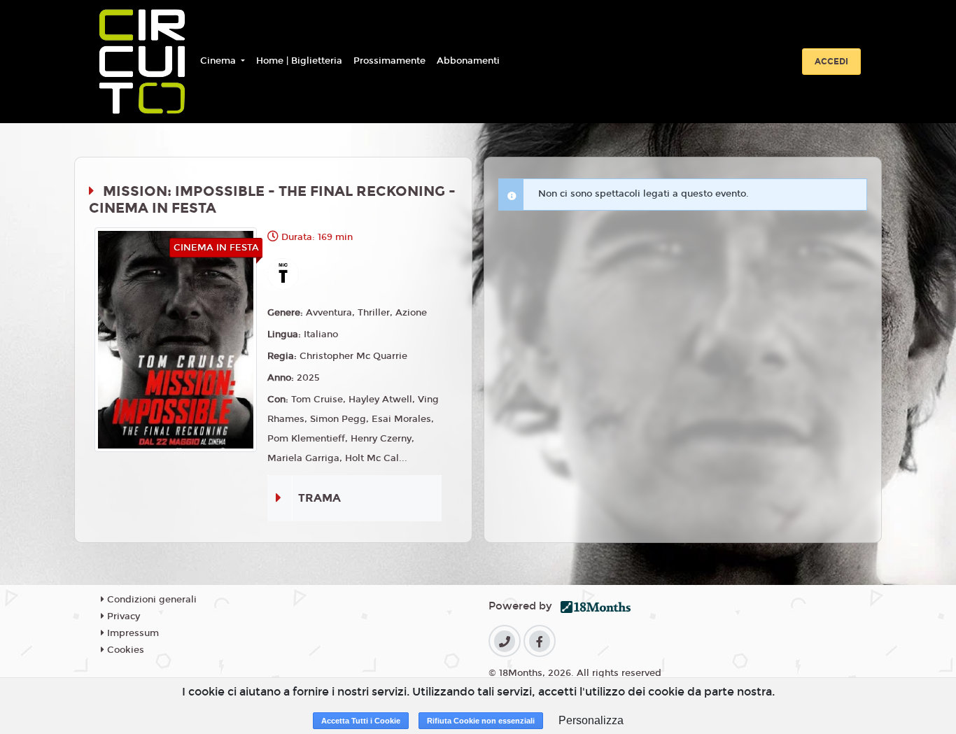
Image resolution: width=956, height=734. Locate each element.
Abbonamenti (468, 60)
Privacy (122, 616)
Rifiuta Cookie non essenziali (481, 721)
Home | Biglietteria (299, 60)
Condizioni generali (150, 599)
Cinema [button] (219, 60)
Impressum (131, 633)
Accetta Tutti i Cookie (360, 721)
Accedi (831, 61)
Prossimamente (389, 60)
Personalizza (591, 720)
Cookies (124, 650)
